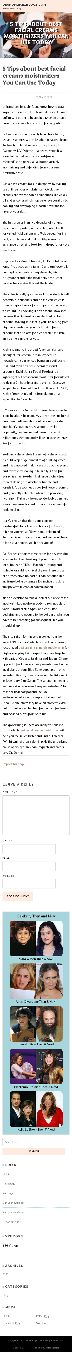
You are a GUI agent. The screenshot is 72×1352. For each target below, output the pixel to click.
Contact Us (19, 1347)
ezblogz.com (35, 1340)
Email (7, 858)
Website (8, 875)
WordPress (42, 1323)
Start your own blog (13, 1202)
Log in (6, 1174)
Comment (9, 792)
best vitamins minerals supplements (41, 647)
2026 (5, 1274)
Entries (42, 1316)
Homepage (8, 1183)
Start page (8, 1193)
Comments (11, 1323)
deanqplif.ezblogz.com (24, 4)
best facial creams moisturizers (40, 730)
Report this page (13, 764)
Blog (5, 1295)
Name (7, 841)
